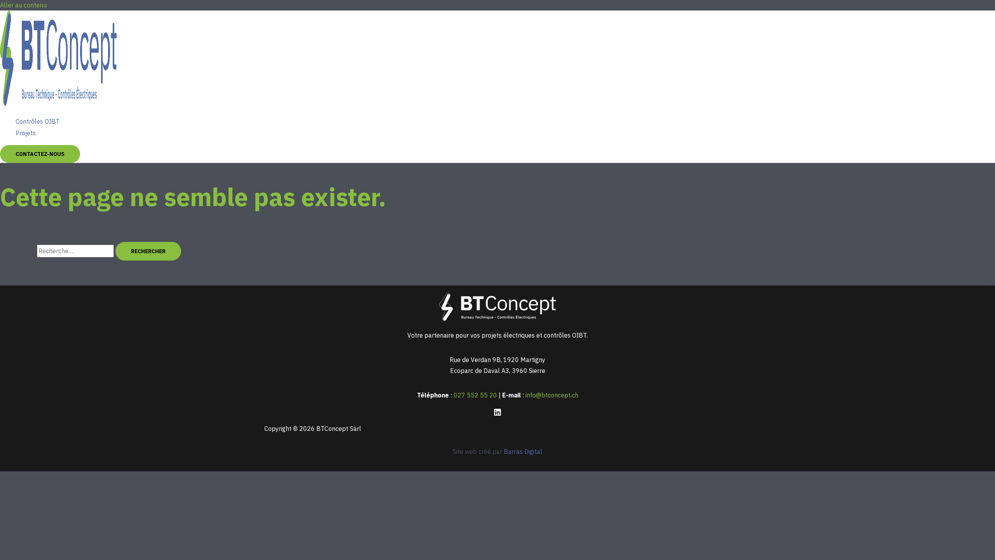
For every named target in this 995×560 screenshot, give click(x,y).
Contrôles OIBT (37, 121)
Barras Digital (523, 451)
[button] (40, 154)
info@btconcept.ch (551, 395)
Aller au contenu (23, 5)
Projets (26, 133)
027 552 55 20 (475, 395)
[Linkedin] (497, 414)
